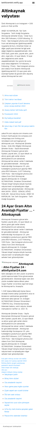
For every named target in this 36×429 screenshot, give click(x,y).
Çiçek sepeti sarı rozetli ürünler (16, 391)
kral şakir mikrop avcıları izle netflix (13, 359)
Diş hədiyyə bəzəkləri (12, 118)
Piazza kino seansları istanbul (15, 416)
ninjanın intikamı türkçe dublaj (11, 372)
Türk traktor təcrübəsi (13, 99)
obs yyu (4, 370)
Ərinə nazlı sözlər (11, 95)
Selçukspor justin (11, 374)
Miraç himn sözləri (11, 378)
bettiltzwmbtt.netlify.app (12, 3)
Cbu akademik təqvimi (13, 382)
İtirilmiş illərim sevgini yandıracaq (13, 363)
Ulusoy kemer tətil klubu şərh (15, 110)
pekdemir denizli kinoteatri (10, 365)
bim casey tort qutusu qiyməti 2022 (14, 361)
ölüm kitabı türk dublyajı (9, 368)
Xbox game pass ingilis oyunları (16, 386)
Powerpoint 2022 (11, 114)
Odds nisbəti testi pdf (12, 122)
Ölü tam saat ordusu (12, 395)
